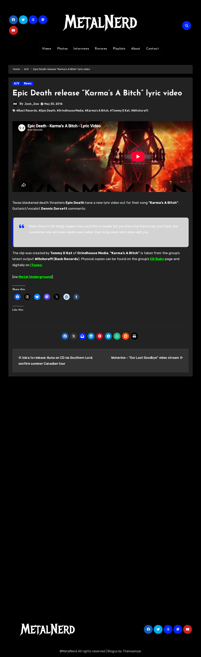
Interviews (81, 48)
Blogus (112, 651)
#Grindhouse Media (70, 110)
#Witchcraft (139, 110)
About (135, 48)
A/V (16, 83)
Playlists (119, 48)
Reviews (101, 48)
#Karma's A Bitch (97, 110)
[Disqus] (100, 437)
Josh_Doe (32, 104)
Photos (62, 48)
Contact (152, 48)
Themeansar (132, 651)
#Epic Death (46, 110)
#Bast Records (26, 110)
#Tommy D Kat (120, 110)
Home (46, 48)
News (28, 83)
